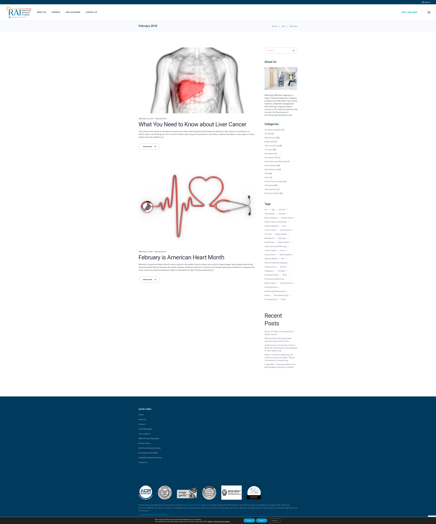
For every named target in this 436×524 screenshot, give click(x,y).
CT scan (268, 234)
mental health (271, 258)
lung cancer (270, 254)
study (267, 295)
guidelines (269, 242)
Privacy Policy (144, 443)
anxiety (282, 213)
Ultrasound (270, 185)
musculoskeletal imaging (276, 262)
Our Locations (144, 434)
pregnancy (269, 271)
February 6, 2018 (145, 251)
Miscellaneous (271, 169)
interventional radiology (276, 246)
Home (141, 415)
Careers (142, 424)
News (267, 177)
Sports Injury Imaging (274, 181)
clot (284, 226)
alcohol (282, 209)
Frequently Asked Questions (150, 458)
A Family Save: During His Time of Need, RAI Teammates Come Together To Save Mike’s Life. (281, 348)
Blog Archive (161, 118)
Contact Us (143, 462)
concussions (285, 230)
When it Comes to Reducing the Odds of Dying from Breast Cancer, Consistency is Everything (280, 357)
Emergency (270, 153)
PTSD (284, 275)
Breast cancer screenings (276, 222)
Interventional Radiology (276, 161)
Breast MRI (269, 141)
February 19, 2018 (146, 118)
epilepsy (282, 238)
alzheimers (270, 213)
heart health (284, 242)
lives (282, 250)
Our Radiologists (145, 429)
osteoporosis (270, 267)
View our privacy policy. (222, 521)
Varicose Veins (271, 189)
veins (283, 299)
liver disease (270, 250)
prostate (281, 271)
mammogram (285, 254)
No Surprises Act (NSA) (148, 453)
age (273, 209)
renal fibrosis (286, 283)
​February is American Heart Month (181, 257)
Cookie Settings (146, 514)
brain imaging (271, 218)
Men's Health (270, 165)
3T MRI (268, 133)
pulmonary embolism (274, 279)
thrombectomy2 (281, 295)
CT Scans (268, 149)
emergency (270, 238)
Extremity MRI (271, 157)
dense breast (281, 234)
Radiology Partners (192, 505)
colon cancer (270, 230)
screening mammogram (275, 291)
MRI (266, 173)
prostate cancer (271, 275)
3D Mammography (273, 129)
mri (283, 258)
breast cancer (287, 218)
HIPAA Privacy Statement (149, 438)
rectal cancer (270, 283)
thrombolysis (271, 299)
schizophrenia (271, 287)
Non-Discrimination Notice (150, 448)
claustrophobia (271, 226)
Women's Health (272, 193)
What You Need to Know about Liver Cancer (192, 124)
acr (266, 209)
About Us (142, 419)
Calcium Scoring (272, 145)
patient (283, 267)
